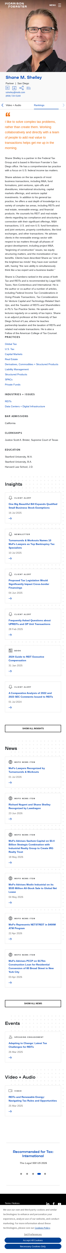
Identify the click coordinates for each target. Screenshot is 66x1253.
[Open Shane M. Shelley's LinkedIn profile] (7, 88)
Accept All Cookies (33, 1240)
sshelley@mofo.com (15, 92)
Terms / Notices (12, 1203)
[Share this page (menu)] (21, 88)
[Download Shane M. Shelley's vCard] (28, 88)
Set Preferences (33, 1234)
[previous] (2, 105)
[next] (63, 105)
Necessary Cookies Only (33, 1246)
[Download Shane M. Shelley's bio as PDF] (14, 88)
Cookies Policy (42, 1227)
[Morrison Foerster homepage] (16, 5)
